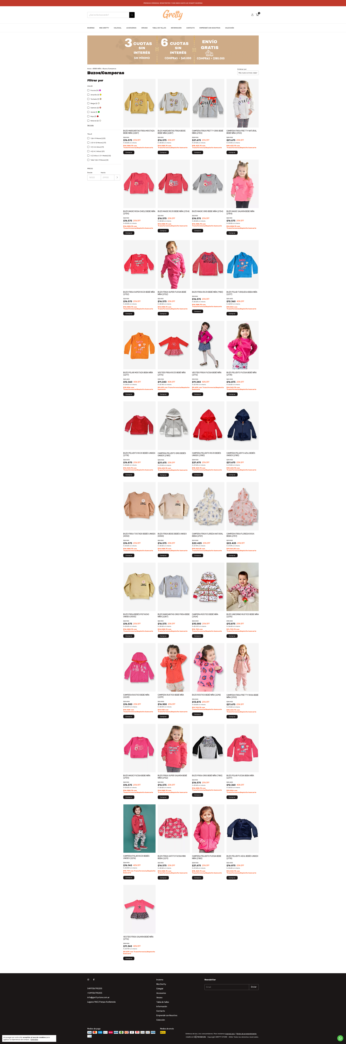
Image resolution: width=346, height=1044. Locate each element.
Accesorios (131, 28)
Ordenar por (242, 69)
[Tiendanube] (196, 1038)
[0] (257, 15)
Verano (144, 28)
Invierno (90, 28)
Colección (229, 28)
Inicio (89, 69)
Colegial (118, 28)
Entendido (34, 1039)
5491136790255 (94, 988)
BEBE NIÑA (97, 69)
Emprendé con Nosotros (209, 28)
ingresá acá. (230, 1034)
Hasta (103, 173)
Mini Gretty (104, 28)
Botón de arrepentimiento (247, 1034)
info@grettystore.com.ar (98, 997)
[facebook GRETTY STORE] (94, 980)
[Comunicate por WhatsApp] (340, 1038)
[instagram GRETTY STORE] (88, 980)
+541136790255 (94, 993)
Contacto (190, 28)
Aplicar (117, 177)
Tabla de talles (159, 28)
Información (176, 28)
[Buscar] (132, 15)
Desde (89, 173)
